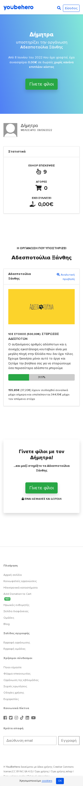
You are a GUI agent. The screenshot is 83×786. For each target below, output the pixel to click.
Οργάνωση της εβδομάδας (21, 680)
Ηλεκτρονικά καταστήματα (20, 587)
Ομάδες (8, 618)
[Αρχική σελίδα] (18, 7)
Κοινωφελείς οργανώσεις (20, 581)
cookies (47, 781)
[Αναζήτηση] (59, 8)
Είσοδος (71, 8)
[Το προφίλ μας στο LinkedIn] (28, 718)
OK (60, 780)
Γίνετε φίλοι (41, 84)
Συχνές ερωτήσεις (15, 686)
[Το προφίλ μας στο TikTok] (22, 718)
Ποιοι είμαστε (12, 667)
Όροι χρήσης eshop (61, 771)
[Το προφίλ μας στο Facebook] (5, 718)
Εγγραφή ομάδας (14, 649)
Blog (6, 624)
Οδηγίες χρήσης (13, 692)
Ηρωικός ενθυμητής (16, 605)
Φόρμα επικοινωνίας (16, 673)
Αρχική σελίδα (12, 575)
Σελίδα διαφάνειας (15, 611)
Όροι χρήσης (42, 771)
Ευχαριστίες (11, 699)
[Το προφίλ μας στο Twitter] (11, 718)
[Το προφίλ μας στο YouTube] (33, 718)
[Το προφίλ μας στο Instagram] (17, 718)
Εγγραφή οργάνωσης (16, 642)
